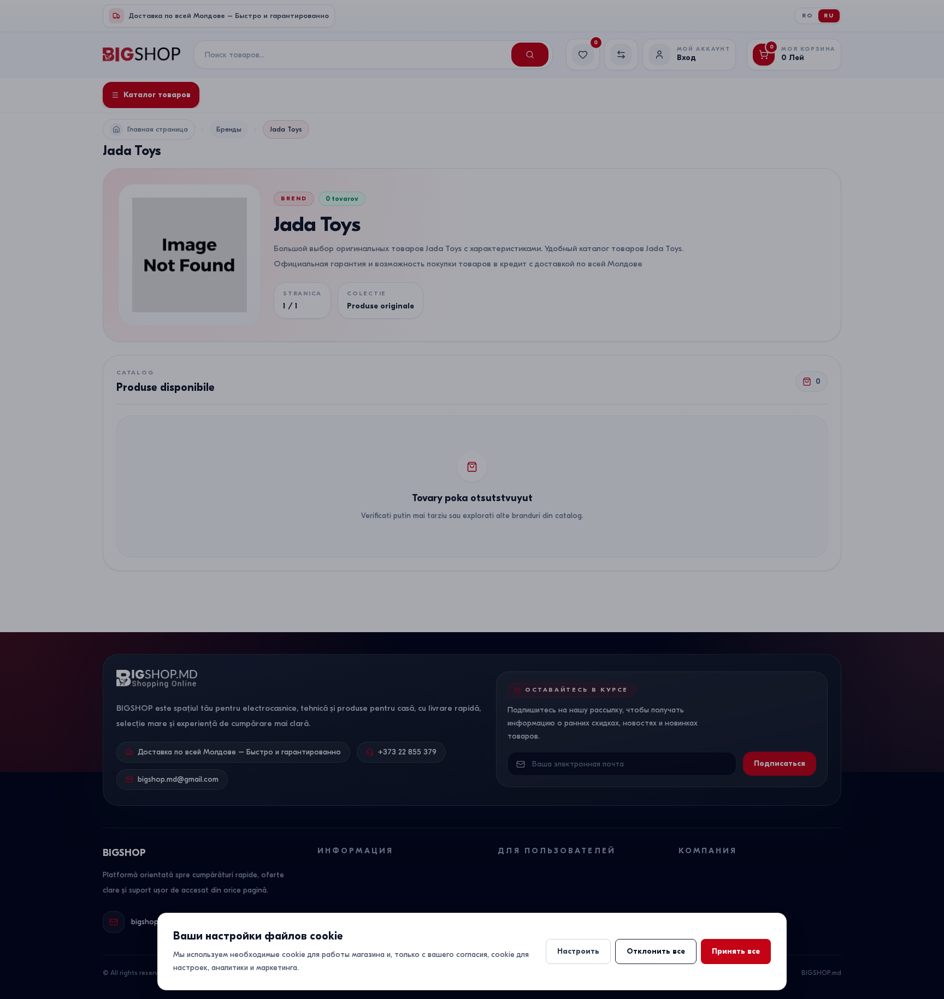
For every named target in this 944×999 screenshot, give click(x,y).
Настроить (578, 951)
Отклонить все (656, 951)
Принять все (736, 951)
